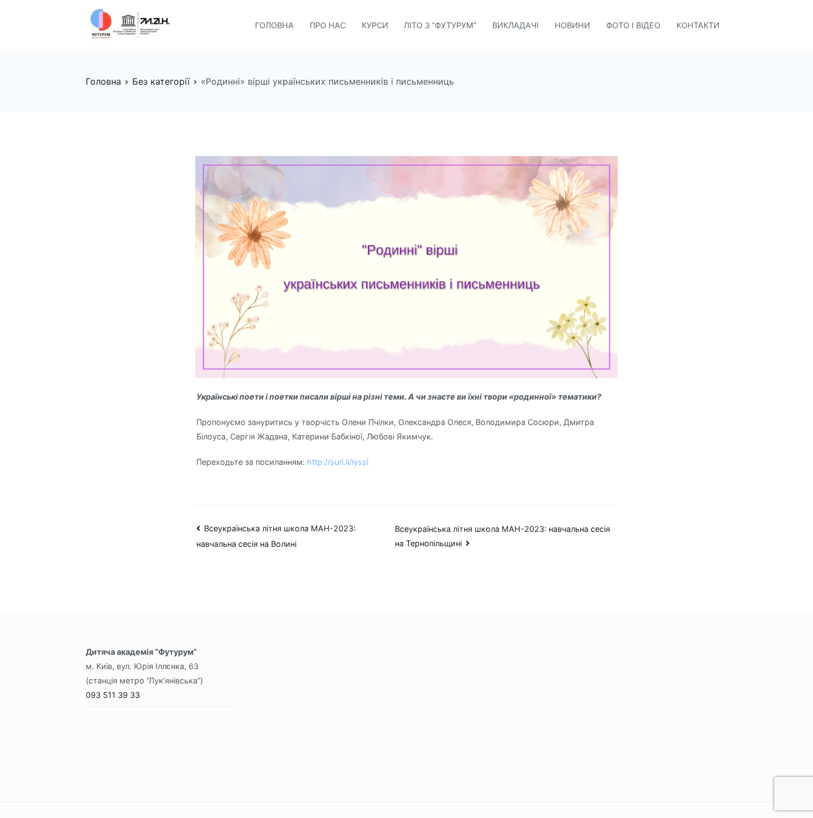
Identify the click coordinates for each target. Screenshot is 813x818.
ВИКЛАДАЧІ (515, 25)
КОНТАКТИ (698, 25)
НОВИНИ (572, 25)
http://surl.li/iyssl (337, 462)
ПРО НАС (328, 25)
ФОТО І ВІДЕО (633, 25)
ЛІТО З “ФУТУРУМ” (440, 25)
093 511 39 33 (113, 695)
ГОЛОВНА (274, 25)
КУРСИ (375, 25)
